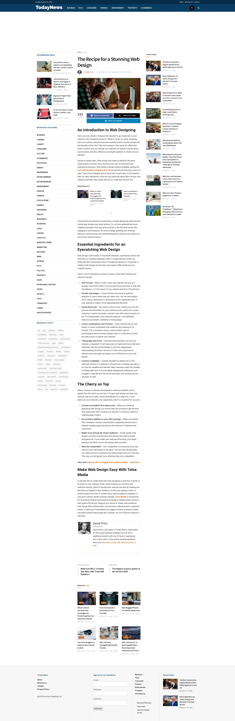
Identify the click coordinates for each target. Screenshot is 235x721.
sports (58, 381)
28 (93, 205)
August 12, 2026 (106, 651)
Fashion (40, 191)
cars (61, 335)
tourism (62, 385)
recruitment (63, 377)
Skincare (49, 381)
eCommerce (146, 8)
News (39, 257)
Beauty (60, 330)
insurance (51, 356)
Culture (41, 154)
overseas (56, 364)
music (40, 364)
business (52, 335)
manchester (59, 360)
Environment (118, 8)
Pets (39, 266)
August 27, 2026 (97, 204)
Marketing (42, 247)
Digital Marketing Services (48, 347)
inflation (41, 356)
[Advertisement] (117, 30)
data (53, 343)
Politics (41, 271)
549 (94, 651)
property (41, 377)
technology (42, 385)
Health (40, 214)
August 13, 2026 (128, 614)
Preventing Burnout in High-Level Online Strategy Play (172, 112)
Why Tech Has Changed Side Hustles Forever (108, 645)
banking (52, 330)
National (41, 252)
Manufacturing (44, 242)
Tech (80, 8)
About (181, 2)
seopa (40, 381)
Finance (104, 8)
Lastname (97, 699)
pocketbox (64, 372)
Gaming (40, 205)
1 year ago (58, 90)
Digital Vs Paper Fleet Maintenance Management (62, 98)
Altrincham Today (109, 542)
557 (138, 654)
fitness (58, 351)
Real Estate (52, 377)
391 (69, 73)
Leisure (40, 233)
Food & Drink (43, 200)
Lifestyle (41, 238)
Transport (42, 303)
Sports (40, 294)
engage (41, 351)
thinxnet (53, 385)
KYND (40, 360)
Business (71, 8)
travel (40, 389)
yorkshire (63, 389)
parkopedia (42, 368)
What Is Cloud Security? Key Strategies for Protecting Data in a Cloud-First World (98, 196)
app (44, 330)
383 (126, 200)
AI (39, 330)
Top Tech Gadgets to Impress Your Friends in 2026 (86, 645)
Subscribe (98, 709)
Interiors (41, 224)
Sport (40, 289)
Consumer (91, 8)
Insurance (42, 219)
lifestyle (48, 360)
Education (42, 163)
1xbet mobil (141, 706)
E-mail (95, 680)
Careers (40, 140)
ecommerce (66, 347)
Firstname (97, 690)
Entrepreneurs (44, 182)
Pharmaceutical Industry (47, 372)
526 (138, 614)
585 (116, 651)
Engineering (42, 172)
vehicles (54, 389)
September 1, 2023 (104, 72)
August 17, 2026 (130, 199)
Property (132, 8)
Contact (197, 2)
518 (66, 90)
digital (61, 343)
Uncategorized (44, 313)
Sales (39, 280)
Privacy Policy (43, 689)
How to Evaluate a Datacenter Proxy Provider (130, 193)
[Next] (111, 213)
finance (50, 351)
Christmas (42, 339)
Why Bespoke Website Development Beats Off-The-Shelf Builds (172, 143)
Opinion (40, 261)
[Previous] (107, 213)
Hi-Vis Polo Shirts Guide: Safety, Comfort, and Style (63, 112)
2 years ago (58, 118)
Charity (40, 144)
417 (66, 104)
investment (63, 356)
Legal (39, 229)
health (67, 351)
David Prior (89, 72)
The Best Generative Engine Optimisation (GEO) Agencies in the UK (172, 64)
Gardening (42, 210)
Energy (40, 168)
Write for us (189, 2)
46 (67, 118)
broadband (42, 335)
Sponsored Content (46, 285)
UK (46, 389)
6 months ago (59, 73)
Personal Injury (55, 368)
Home (79, 52)
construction (65, 339)
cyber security (43, 343)
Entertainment (44, 177)
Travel (40, 308)
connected (53, 339)
